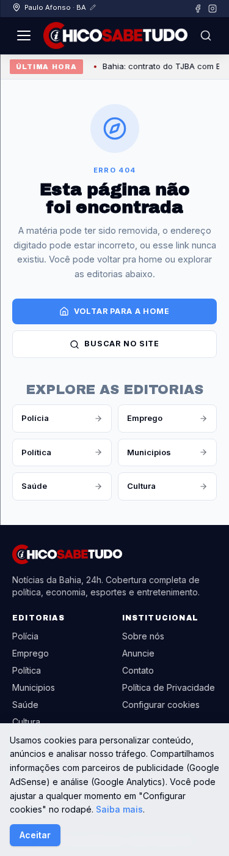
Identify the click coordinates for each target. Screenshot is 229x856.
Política (36, 452)
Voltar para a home (122, 311)
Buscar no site (121, 343)
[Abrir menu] (24, 35)
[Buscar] (206, 35)
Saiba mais (119, 809)
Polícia (35, 418)
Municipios (149, 452)
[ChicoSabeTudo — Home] (115, 35)
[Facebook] (198, 8)
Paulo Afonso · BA (55, 7)
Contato (138, 670)
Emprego (144, 418)
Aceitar (35, 835)
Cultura (141, 486)
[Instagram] (212, 8)
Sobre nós (143, 636)
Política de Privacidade (168, 687)
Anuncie (138, 653)
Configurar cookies (161, 704)
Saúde (34, 486)
